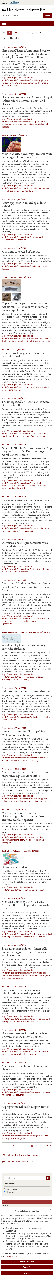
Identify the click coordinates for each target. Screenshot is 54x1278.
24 (28, 1146)
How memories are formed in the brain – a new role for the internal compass (26, 1035)
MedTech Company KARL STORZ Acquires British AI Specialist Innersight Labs (26, 905)
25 (10, 33)
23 (24, 1146)
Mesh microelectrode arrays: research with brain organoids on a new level (27, 156)
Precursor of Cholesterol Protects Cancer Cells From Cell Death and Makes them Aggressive (26, 587)
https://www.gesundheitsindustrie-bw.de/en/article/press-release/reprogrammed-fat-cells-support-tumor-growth (25, 1136)
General (6, 1201)
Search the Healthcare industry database (22, 1155)
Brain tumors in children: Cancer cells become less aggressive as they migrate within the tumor (24, 952)
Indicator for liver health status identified (26, 691)
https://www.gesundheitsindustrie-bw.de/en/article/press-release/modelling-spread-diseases (24, 266)
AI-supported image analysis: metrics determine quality (24, 355)
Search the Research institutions (19, 1161)
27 (40, 1146)
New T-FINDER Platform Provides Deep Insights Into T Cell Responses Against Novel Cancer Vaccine (27, 452)
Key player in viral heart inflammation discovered (25, 1068)
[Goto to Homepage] (26, 10)
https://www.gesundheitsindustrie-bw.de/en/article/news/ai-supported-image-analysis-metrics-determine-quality (26, 387)
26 (36, 1146)
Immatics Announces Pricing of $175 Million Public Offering (23, 733)
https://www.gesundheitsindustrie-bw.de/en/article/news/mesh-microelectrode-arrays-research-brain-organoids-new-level (25, 188)
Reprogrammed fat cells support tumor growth (25, 1108)
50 (16, 33)
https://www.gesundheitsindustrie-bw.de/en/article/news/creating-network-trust (23, 888)
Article (5, 1205)
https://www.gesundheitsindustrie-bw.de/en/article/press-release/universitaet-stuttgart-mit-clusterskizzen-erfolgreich (26, 569)
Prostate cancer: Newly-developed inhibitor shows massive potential (22, 992)
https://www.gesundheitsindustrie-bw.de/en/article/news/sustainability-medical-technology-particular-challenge (23, 677)
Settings (27, 1273)
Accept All (27, 1267)
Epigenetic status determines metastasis (25, 500)
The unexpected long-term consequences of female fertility (26, 403)
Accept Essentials (27, 1262)
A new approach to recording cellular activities (24, 204)
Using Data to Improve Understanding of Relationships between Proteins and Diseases (27, 101)
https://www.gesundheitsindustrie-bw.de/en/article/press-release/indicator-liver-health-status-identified (26, 717)
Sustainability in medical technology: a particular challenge (25, 647)
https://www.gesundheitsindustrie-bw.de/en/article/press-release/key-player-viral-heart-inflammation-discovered (26, 1092)
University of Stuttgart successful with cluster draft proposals (25, 545)
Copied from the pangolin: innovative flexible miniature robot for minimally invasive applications (25, 307)
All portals (10, 1192)
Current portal (11, 1189)
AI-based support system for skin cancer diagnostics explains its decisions (26, 774)
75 (23, 33)
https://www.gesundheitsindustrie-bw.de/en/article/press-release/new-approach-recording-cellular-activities (23, 237)
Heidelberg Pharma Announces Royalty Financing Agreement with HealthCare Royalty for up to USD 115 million (26, 54)
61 (47, 1146)
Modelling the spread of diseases (21, 251)
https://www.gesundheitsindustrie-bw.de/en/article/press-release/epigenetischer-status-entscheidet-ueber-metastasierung (26, 528)
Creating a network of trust (18, 867)
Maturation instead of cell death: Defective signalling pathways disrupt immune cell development (24, 817)
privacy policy (11, 1256)
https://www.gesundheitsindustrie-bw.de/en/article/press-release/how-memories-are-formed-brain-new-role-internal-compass (25, 1051)
